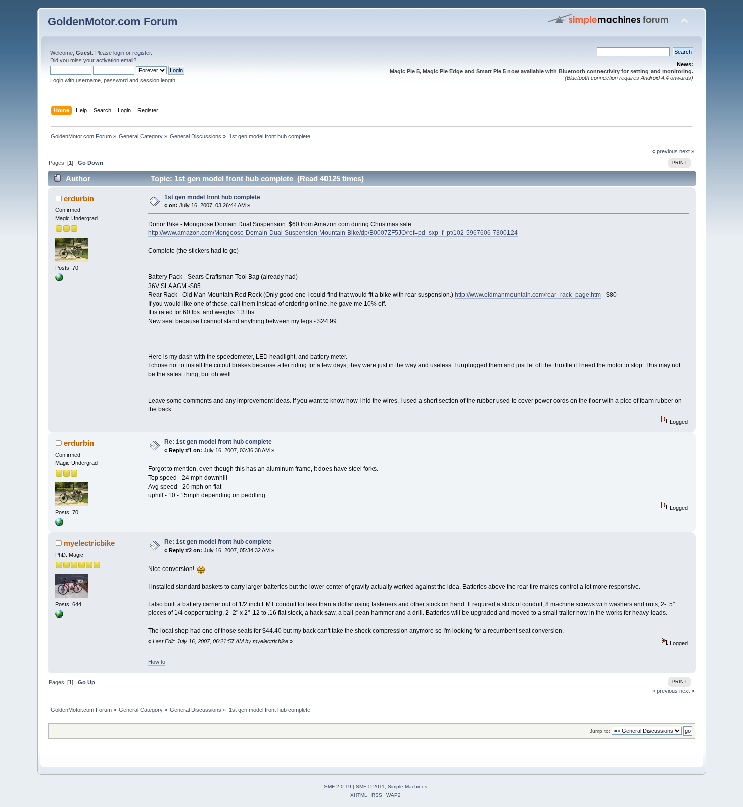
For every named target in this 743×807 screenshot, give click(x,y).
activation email (114, 60)
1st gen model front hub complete (212, 197)
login (118, 53)
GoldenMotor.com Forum (113, 21)
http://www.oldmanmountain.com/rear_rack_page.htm (528, 294)
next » (686, 151)
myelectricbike (89, 543)
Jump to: (600, 731)
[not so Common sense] (59, 279)
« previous (665, 151)
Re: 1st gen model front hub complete (218, 441)
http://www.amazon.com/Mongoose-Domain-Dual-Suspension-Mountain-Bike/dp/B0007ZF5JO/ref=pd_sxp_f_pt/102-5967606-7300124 (333, 232)
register (141, 53)
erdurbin (79, 198)
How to (156, 662)
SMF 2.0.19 (337, 786)
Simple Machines (407, 786)
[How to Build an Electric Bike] (59, 616)
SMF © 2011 (370, 786)
